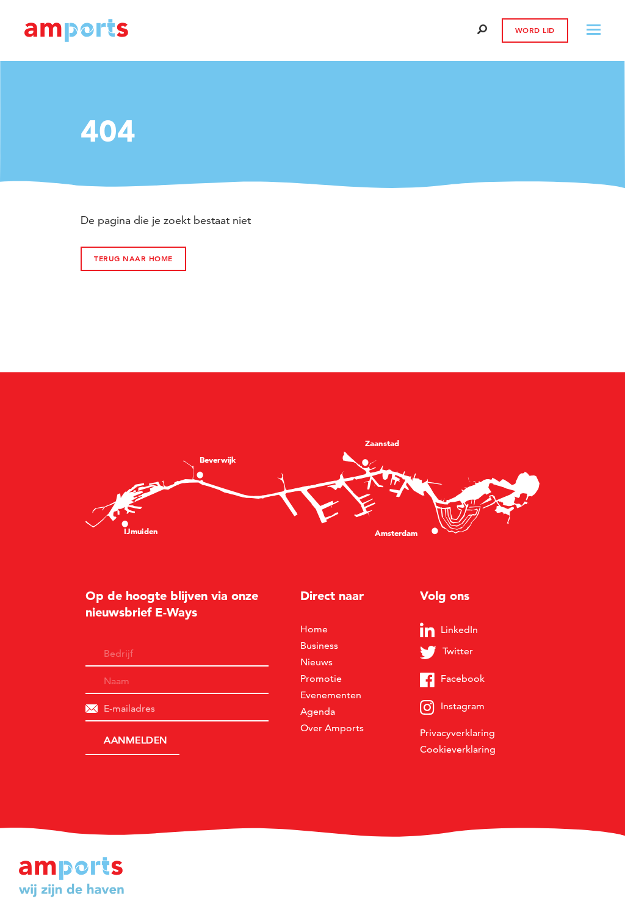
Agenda (317, 711)
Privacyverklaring (457, 733)
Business (319, 645)
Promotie (321, 678)
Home (314, 629)
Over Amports (332, 728)
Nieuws (316, 662)
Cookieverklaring (458, 749)
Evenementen (330, 695)
